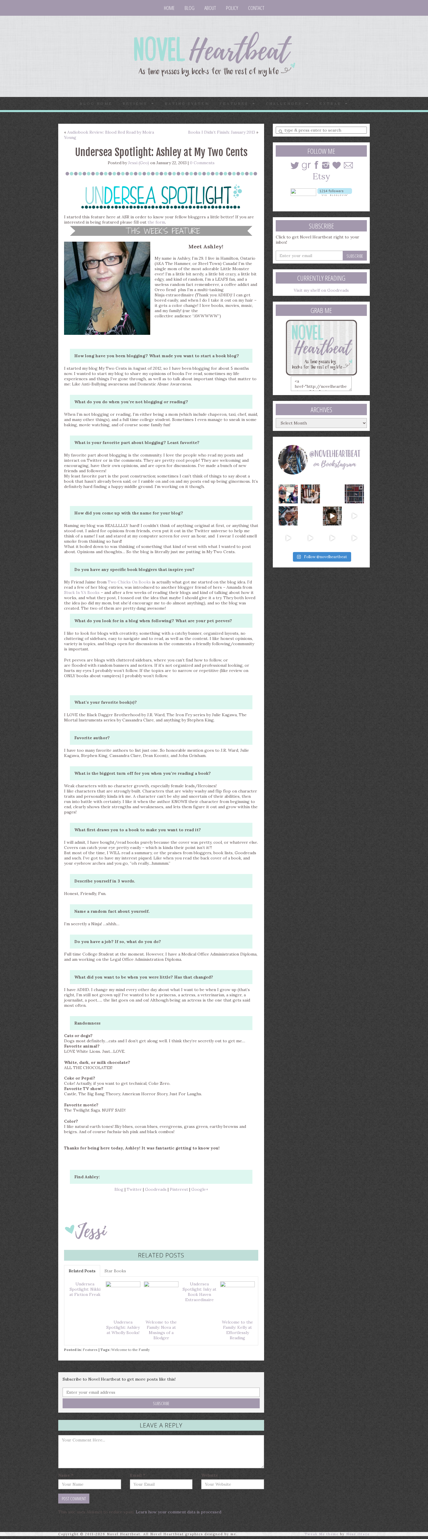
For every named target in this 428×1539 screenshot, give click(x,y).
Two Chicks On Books (129, 582)
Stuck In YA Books (82, 592)
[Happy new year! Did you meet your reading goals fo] (332, 494)
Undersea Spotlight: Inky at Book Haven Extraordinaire (199, 1291)
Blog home (96, 103)
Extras (332, 103)
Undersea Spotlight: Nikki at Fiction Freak (84, 1289)
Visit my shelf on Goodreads (321, 290)
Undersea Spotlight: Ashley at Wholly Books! (123, 1327)
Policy (232, 7)
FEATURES (236, 103)
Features (90, 1349)
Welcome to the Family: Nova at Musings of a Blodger (161, 1329)
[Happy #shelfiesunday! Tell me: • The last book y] (310, 516)
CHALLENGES (286, 103)
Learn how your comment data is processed (178, 1512)
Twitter (134, 1189)
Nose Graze (358, 1534)
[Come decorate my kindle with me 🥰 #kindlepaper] (332, 538)
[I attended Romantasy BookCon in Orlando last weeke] (288, 494)
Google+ (199, 1189)
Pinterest (179, 1189)
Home (169, 7)
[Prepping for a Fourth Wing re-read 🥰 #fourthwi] (288, 538)
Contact (256, 7)
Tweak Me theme (322, 1534)
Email (137, 1475)
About (210, 7)
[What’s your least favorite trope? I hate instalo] (332, 516)
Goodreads (156, 1189)
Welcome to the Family (130, 1349)
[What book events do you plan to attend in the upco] (288, 516)
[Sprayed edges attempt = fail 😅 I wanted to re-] (310, 538)
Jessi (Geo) (138, 162)
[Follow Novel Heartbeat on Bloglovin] (334, 191)
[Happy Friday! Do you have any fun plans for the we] (354, 494)
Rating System (187, 103)
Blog (189, 7)
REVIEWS (137, 103)
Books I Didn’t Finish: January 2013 (221, 132)
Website (209, 1475)
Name (65, 1475)
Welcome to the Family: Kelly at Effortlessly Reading (237, 1329)
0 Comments (202, 162)
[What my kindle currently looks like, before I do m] (354, 538)
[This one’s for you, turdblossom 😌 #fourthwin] (354, 516)
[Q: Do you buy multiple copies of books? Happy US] (310, 494)
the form (156, 222)
